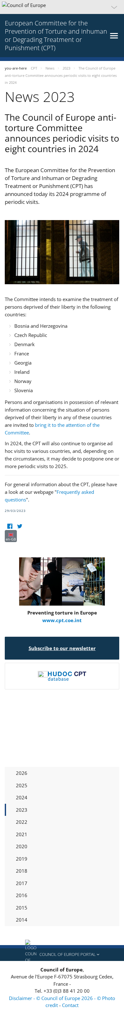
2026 (21, 773)
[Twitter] (19, 526)
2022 (21, 822)
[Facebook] (10, 526)
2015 (21, 907)
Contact (70, 1005)
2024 (21, 797)
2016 (21, 895)
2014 (21, 920)
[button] (62, 7)
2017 (21, 883)
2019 (21, 859)
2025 (21, 785)
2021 (21, 834)
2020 (21, 846)
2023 (21, 810)
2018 (21, 871)
